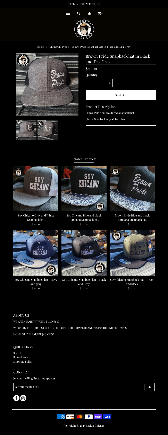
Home (40, 46)
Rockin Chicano (95, 425)
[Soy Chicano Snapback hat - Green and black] (132, 253)
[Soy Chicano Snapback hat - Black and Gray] (84, 253)
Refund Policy (21, 357)
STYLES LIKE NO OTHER (84, 4)
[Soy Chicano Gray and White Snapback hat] (35, 188)
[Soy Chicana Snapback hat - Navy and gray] (35, 253)
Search (17, 353)
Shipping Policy (22, 361)
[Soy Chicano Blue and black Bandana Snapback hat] (84, 188)
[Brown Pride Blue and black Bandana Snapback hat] (132, 188)
